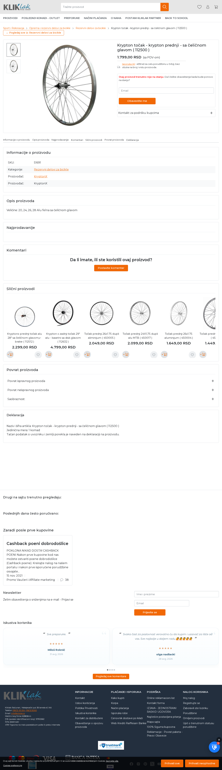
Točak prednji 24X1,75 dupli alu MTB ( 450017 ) (140, 335)
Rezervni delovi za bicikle (91, 28)
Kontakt (80, 698)
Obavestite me (137, 101)
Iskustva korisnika (85, 713)
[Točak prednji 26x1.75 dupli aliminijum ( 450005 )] (101, 313)
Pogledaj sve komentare (111, 676)
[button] (214, 747)
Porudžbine (190, 713)
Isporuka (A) (128, 64)
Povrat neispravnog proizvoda (28, 390)
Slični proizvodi (93, 140)
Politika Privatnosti (86, 708)
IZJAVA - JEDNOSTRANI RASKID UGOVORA (162, 710)
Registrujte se (191, 703)
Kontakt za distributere (89, 718)
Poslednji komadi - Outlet (41, 18)
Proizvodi (10, 18)
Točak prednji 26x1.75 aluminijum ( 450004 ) (178, 335)
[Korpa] (216, 7)
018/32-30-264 (19, 710)
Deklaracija (132, 140)
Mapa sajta (153, 721)
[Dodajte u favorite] (38, 354)
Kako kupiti (117, 698)
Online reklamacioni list (161, 698)
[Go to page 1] (107, 669)
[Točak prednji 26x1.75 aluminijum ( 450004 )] (179, 313)
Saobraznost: (16, 399)
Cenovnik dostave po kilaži (127, 718)
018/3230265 (31, 710)
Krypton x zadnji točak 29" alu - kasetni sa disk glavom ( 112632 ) (63, 337)
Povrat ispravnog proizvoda (26, 381)
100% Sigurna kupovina (161, 726)
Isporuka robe (119, 713)
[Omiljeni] (199, 7)
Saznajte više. (112, 761)
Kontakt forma (156, 703)
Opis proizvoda (40, 140)
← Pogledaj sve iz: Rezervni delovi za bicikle (33, 32)
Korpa (114, 703)
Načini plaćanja (95, 18)
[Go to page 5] (114, 669)
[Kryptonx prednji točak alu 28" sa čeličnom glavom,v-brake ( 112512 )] (24, 313)
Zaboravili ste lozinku (195, 708)
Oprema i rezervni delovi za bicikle (49, 28)
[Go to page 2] (109, 669)
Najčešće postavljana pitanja (164, 716)
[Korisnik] (207, 7)
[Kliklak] (17, 7)
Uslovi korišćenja (85, 703)
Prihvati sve (172, 763)
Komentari (77, 140)
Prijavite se (150, 612)
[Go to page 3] (111, 669)
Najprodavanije (60, 140)
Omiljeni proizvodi (193, 718)
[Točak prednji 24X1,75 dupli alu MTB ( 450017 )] (140, 313)
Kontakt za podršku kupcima (138, 113)
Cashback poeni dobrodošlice (37, 543)
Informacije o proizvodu (16, 140)
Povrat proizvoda (114, 140)
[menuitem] (13, 50)
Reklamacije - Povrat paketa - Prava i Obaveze (164, 733)
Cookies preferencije (12, 765)
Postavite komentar (111, 268)
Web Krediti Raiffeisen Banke (128, 723)
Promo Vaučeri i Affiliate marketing (31, 579)
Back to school (176, 18)
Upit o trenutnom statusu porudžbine (198, 725)
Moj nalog (189, 698)
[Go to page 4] (112, 669)
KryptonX (40, 176)
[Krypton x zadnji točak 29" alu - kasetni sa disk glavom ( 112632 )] (63, 313)
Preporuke (72, 18)
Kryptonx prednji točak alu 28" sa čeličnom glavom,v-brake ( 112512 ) (24, 337)
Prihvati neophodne (202, 763)
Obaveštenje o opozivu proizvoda (89, 725)
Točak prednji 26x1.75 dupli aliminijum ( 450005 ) (101, 335)
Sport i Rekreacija (13, 28)
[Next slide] (211, 326)
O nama (116, 18)
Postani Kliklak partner (143, 18)
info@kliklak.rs (18, 713)
